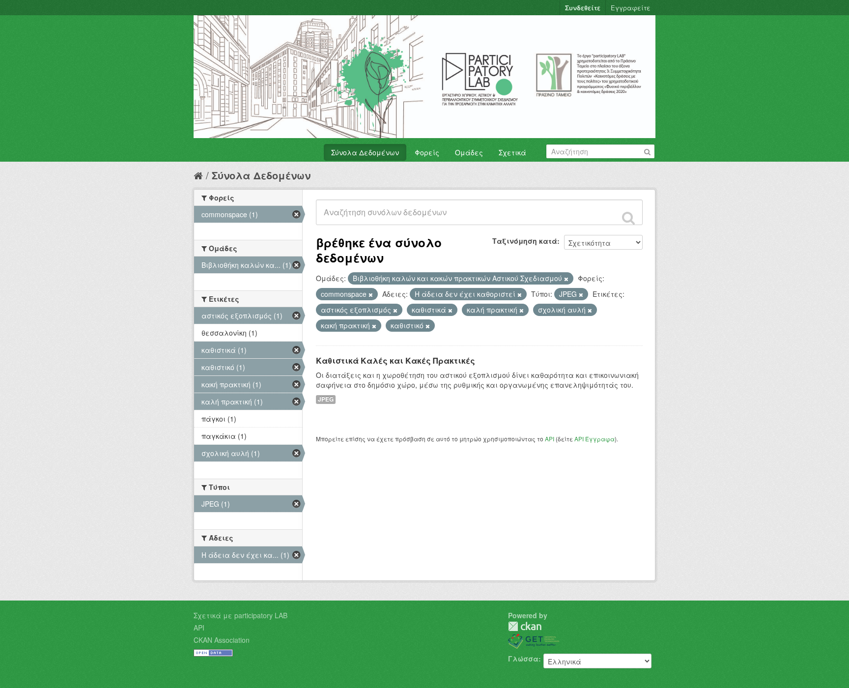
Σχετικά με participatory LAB (240, 615)
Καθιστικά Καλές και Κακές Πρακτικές (395, 360)
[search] (628, 217)
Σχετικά (512, 152)
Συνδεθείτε (582, 7)
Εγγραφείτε (631, 7)
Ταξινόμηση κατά (524, 241)
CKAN (524, 626)
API (549, 438)
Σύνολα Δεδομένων (365, 152)
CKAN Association (222, 640)
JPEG (326, 399)
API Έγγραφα (594, 438)
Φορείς (427, 152)
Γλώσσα (523, 658)
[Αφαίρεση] (566, 279)
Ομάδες (469, 152)
